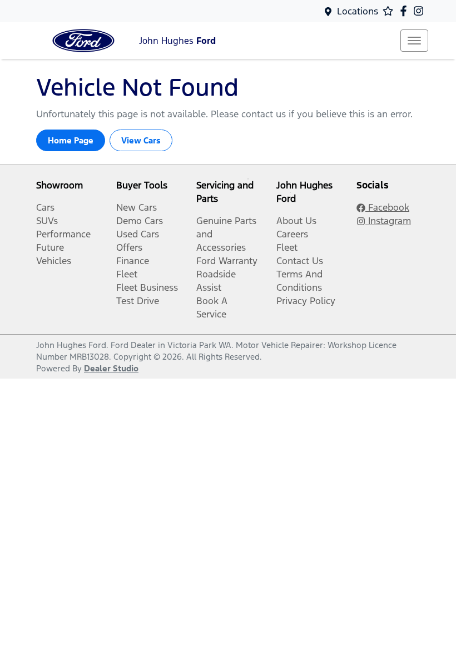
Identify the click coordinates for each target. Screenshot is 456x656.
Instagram (388, 221)
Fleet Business (147, 287)
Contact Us (299, 261)
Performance (63, 234)
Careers (292, 234)
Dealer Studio (111, 368)
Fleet (126, 274)
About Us (296, 221)
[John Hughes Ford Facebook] (405, 11)
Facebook (387, 207)
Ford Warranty (226, 261)
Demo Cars (139, 221)
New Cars (136, 207)
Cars (45, 207)
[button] (414, 40)
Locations (357, 11)
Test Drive (137, 301)
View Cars (141, 140)
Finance (132, 261)
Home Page (70, 140)
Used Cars (137, 234)
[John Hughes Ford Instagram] (420, 11)
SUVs (47, 221)
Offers (129, 247)
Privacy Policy (305, 301)
